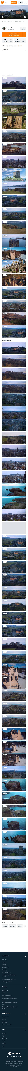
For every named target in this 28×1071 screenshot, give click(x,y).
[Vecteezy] (2, 2)
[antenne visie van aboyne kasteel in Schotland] (13, 669)
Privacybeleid (19, 1065)
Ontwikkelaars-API (6, 971)
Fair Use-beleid (13, 1066)
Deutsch (4, 1040)
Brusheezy (4, 959)
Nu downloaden (14, 34)
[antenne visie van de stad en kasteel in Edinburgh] (13, 135)
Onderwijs (4, 969)
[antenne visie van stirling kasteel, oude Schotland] (13, 82)
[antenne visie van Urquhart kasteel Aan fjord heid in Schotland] (13, 188)
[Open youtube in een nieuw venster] (20, 1056)
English (4, 1032)
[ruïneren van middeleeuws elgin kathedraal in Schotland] (13, 122)
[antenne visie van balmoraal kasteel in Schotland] (13, 253)
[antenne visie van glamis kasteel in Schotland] (13, 279)
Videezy (4, 964)
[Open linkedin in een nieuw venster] (11, 1056)
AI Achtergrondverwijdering (9, 978)
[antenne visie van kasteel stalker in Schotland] (13, 240)
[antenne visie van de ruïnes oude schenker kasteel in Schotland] (13, 489)
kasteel (5, 925)
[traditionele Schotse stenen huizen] (13, 266)
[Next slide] (22, 925)
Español (4, 1035)
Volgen (23, 29)
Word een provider (6, 1024)
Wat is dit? (20, 45)
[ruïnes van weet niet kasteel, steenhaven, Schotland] (13, 226)
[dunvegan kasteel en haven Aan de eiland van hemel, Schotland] (13, 108)
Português (4, 1038)
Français (4, 1043)
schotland (12, 925)
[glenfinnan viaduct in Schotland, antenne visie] (13, 318)
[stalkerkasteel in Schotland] (13, 174)
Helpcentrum (5, 1016)
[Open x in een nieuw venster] (18, 1056)
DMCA (3, 992)
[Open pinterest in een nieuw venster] (13, 1056)
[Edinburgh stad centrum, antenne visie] (13, 161)
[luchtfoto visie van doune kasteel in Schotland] (13, 437)
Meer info (6, 48)
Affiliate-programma (7, 995)
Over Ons (4, 1021)
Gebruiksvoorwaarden (10, 1065)
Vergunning (5, 989)
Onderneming (5, 966)
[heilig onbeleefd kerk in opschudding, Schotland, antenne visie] (13, 874)
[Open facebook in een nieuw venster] (6, 1056)
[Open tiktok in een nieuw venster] (15, 1056)
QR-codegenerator (6, 981)
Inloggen (21, 2)
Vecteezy (4, 961)
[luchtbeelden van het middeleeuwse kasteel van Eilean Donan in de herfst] (13, 148)
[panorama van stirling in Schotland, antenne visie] (13, 399)
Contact (4, 1019)
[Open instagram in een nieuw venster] (8, 1056)
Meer (3, 1045)
